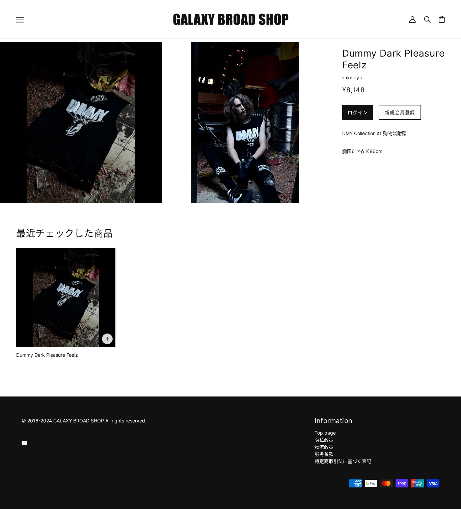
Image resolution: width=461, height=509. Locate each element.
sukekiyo (352, 77)
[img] (24, 442)
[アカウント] (412, 19)
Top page (325, 433)
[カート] (441, 19)
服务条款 (324, 454)
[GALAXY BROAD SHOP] (231, 19)
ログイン (358, 112)
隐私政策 (324, 440)
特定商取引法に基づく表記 (343, 461)
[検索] (427, 19)
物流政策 (324, 447)
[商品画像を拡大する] (81, 122)
